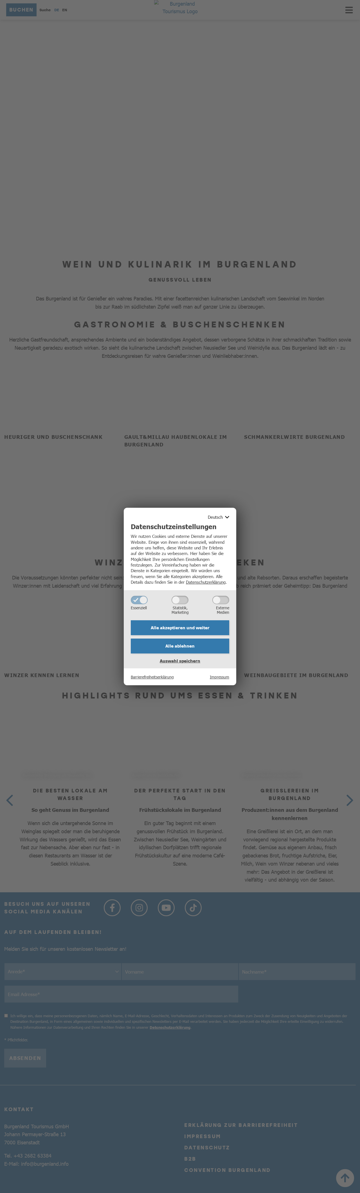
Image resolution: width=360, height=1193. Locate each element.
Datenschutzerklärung (206, 582)
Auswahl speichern (180, 660)
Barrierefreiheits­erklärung (152, 676)
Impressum (219, 676)
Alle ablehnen (180, 645)
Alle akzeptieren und (180, 627)
